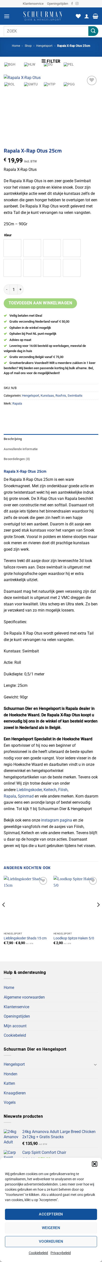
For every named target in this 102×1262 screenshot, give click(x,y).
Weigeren (51, 1228)
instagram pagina (56, 820)
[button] (94, 1163)
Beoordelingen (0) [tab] (17, 459)
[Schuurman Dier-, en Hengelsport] (42, 16)
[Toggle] (95, 1064)
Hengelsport (44, 46)
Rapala (10, 796)
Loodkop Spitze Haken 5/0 (73, 938)
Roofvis (60, 395)
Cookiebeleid (38, 1253)
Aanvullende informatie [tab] (21, 449)
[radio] (12, 268)
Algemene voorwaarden (24, 997)
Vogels (10, 1102)
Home (16, 46)
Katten (9, 1083)
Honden (10, 1074)
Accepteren (51, 1214)
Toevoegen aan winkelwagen (40, 303)
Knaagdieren (15, 1093)
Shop (28, 46)
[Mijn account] (86, 16)
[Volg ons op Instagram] (77, 3)
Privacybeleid (61, 1253)
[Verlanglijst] (78, 16)
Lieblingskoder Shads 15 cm (25, 938)
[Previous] (4, 914)
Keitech (50, 789)
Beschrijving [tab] (13, 439)
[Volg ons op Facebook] (72, 3)
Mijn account (15, 1026)
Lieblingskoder (29, 789)
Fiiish (63, 789)
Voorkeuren (51, 1241)
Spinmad (26, 796)
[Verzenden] (93, 31)
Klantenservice (33, 3)
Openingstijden (57, 3)
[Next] (98, 914)
